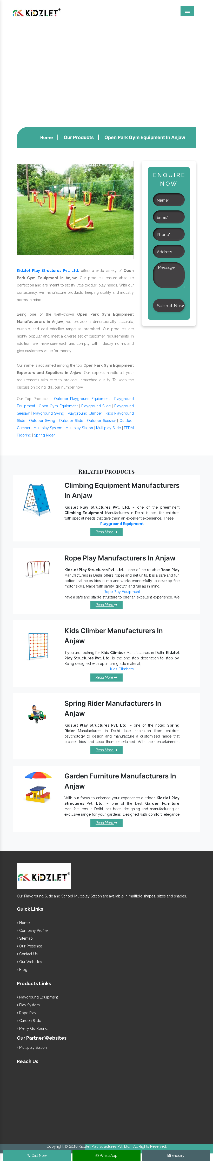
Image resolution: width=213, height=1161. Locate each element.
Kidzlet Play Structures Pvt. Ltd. (48, 271)
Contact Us (28, 954)
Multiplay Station (79, 428)
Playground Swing (48, 413)
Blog (22, 969)
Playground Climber (85, 413)
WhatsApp (108, 1155)
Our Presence (30, 946)
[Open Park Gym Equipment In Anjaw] (75, 210)
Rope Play (27, 1013)
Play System (29, 1005)
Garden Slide (29, 1021)
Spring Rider (44, 435)
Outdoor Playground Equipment (82, 399)
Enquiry (177, 1155)
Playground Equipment (38, 997)
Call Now (38, 1155)
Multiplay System (48, 428)
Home (46, 137)
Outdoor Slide (71, 421)
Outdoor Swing (42, 421)
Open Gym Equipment (58, 406)
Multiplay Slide (108, 428)
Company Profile (33, 930)
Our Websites (30, 962)
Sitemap (25, 938)
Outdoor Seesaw (101, 421)
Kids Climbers (122, 669)
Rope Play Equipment (122, 592)
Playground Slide (96, 406)
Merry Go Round (33, 1028)
